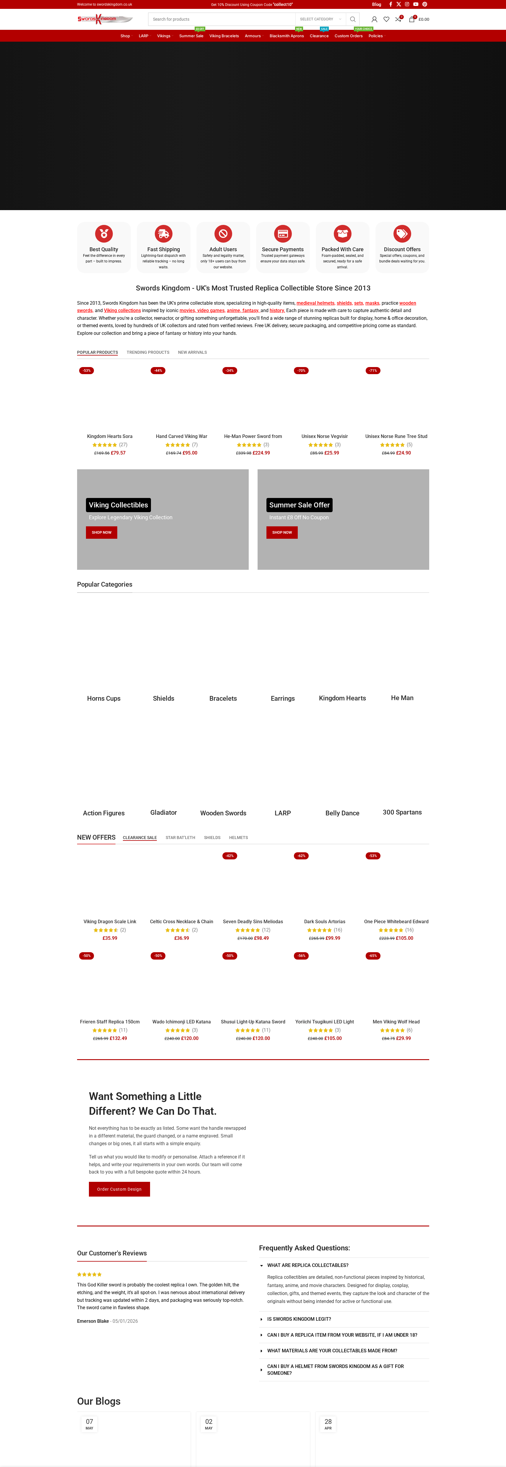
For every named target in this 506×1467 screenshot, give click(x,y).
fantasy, (251, 310)
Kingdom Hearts (342, 698)
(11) (123, 1030)
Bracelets (223, 698)
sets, (359, 303)
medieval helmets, (316, 303)
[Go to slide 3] (159, 1332)
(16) (337, 930)
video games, (211, 310)
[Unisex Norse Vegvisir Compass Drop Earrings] (324, 398)
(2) (123, 930)
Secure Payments (283, 249)
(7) (195, 444)
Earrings (283, 698)
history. (277, 310)
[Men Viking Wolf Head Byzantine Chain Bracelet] (396, 983)
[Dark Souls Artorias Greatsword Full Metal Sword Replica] (324, 883)
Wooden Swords (223, 813)
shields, (345, 303)
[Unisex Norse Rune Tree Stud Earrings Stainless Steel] (396, 398)
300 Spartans (402, 812)
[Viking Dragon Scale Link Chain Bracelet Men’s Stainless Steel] (110, 883)
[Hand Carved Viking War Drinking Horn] (181, 398)
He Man (402, 698)
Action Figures (104, 813)
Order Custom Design (119, 1189)
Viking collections (122, 310)
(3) (266, 444)
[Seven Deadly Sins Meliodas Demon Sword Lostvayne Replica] (253, 883)
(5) (409, 444)
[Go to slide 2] (153, 1332)
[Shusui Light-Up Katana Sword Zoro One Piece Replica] (253, 983)
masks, (372, 303)
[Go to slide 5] (171, 1332)
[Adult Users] (223, 234)
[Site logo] (106, 19)
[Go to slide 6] (176, 1332)
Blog (376, 4)
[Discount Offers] (402, 234)
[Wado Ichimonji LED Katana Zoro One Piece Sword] (181, 983)
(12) (266, 930)
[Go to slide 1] (147, 1332)
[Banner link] (163, 519)
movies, (188, 310)
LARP (283, 813)
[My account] (374, 19)
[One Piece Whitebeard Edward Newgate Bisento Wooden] (396, 883)
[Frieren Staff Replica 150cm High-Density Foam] (110, 983)
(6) (409, 1030)
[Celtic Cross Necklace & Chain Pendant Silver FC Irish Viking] (181, 883)
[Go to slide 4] (165, 1332)
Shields (163, 698)
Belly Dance (342, 813)
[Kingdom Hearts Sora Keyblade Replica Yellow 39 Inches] (110, 398)
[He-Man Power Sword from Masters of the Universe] (253, 398)
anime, (234, 310)
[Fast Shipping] (163, 234)
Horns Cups (104, 698)
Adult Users (223, 249)
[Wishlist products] (386, 19)
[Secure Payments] (283, 234)
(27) (123, 444)
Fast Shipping (163, 249)
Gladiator (163, 812)
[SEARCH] (353, 19)
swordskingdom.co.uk (114, 4)
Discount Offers (402, 249)
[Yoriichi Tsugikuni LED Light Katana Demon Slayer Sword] (324, 983)
